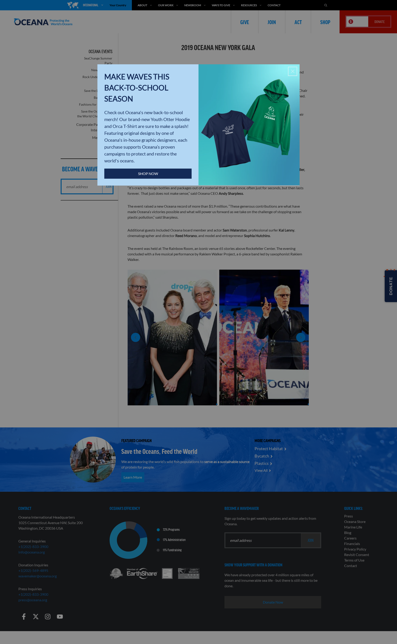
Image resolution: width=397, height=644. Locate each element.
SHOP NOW (148, 173)
